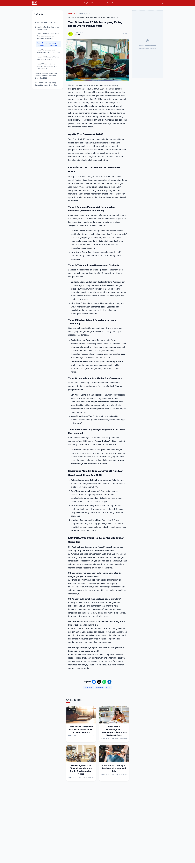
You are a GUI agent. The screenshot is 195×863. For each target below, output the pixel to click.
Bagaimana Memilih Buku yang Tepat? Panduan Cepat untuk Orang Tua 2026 (46, 75)
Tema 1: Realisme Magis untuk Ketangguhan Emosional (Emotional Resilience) (48, 36)
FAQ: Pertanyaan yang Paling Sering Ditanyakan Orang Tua (46, 84)
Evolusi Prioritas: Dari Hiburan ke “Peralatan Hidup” (47, 28)
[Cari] (161, 3)
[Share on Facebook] (94, 682)
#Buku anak (88, 687)
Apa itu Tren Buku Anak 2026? (46, 22)
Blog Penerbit (88, 3)
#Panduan (99, 687)
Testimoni (99, 3)
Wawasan (80, 17)
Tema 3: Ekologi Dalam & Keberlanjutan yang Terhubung (48, 51)
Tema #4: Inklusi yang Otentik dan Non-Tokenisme (48, 58)
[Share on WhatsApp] (104, 682)
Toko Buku (110, 3)
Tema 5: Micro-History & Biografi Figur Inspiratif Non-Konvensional (47, 66)
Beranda (71, 17)
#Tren (108, 687)
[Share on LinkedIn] (109, 682)
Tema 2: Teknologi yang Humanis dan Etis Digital (47, 44)
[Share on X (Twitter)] (99, 682)
